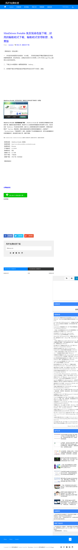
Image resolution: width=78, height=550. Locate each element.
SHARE (10, 235)
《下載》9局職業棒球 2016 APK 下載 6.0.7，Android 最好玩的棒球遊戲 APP (69, 487)
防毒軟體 (19, 7)
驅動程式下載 (25, 45)
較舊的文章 (51, 273)
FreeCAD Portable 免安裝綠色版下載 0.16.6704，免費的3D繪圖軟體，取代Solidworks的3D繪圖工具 (69, 473)
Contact (17, 539)
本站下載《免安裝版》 (17, 156)
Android (11, 7)
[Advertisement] (28, 20)
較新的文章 (6, 273)
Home (5, 539)
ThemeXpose (30, 547)
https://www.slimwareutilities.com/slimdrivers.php (23, 144)
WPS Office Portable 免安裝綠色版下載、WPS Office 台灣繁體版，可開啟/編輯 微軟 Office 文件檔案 (69, 480)
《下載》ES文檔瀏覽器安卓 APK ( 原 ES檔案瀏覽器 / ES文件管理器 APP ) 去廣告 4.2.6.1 (69, 466)
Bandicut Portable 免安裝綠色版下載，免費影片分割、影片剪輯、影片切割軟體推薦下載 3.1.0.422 (69, 459)
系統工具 (34, 7)
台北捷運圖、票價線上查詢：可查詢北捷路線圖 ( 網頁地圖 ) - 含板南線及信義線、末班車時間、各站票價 (69, 452)
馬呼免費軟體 (12, 3)
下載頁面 (14, 154)
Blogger (52, 547)
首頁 (29, 273)
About (10, 539)
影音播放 (26, 7)
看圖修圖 (42, 7)
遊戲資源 (49, 7)
